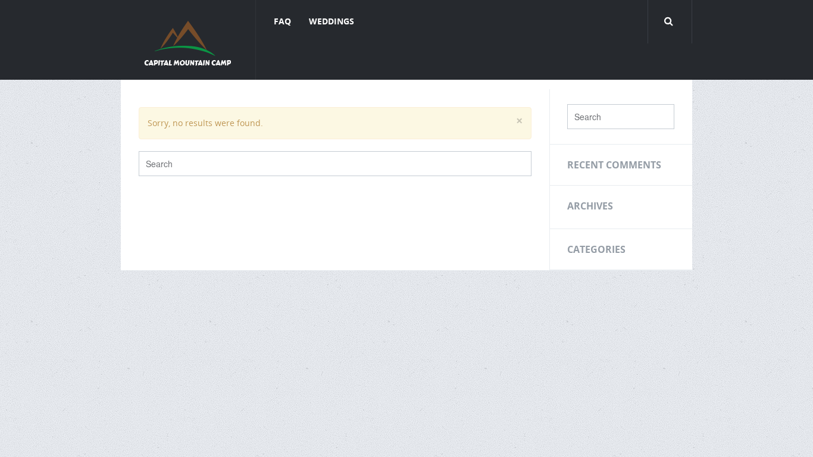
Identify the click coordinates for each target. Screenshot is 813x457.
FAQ (282, 21)
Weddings (331, 21)
